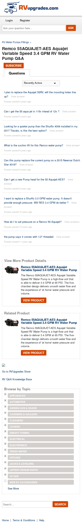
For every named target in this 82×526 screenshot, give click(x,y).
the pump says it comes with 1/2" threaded (28, 237)
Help (41, 520)
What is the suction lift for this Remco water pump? (33, 145)
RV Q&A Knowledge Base (17, 379)
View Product (33, 300)
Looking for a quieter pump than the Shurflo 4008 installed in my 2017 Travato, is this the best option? (41, 128)
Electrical (17, 439)
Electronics (18, 445)
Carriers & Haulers (23, 414)
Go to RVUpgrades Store (16, 371)
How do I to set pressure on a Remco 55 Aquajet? (33, 222)
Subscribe (14, 65)
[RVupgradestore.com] (31, 7)
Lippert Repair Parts (24, 470)
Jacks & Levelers (22, 464)
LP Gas (14, 476)
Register (25, 20)
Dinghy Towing (19, 433)
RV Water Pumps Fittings (15, 42)
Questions (17, 73)
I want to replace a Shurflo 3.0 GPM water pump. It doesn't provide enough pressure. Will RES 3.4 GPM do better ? (38, 200)
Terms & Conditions (24, 520)
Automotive (17, 402)
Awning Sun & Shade (23, 408)
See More (13, 488)
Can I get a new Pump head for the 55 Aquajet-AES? (34, 179)
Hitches (15, 457)
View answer (18, 96)
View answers (71, 221)
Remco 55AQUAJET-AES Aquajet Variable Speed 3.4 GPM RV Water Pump (49, 268)
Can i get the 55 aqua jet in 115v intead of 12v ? (31, 111)
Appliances (17, 395)
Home (5, 520)
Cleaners (16, 420)
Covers (15, 426)
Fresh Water (18, 451)
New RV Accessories (23, 482)
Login (9, 20)
